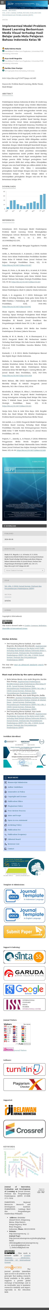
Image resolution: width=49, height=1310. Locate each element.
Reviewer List (13, 844)
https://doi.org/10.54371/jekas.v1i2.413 (16, 406)
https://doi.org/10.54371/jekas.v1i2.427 (16, 265)
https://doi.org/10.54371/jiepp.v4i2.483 (21, 78)
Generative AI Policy (16, 792)
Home (4, 10)
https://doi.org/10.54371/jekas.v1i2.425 (25, 282)
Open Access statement (17, 820)
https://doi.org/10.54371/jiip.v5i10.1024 (17, 375)
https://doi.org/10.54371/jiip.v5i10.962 (16, 306)
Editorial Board (14, 839)
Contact (10, 849)
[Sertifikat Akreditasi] (24, 767)
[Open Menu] (2, 2)
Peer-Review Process (16, 811)
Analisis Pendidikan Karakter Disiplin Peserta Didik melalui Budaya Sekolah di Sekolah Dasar (26, 700)
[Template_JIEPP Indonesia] (24, 903)
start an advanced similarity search (29, 665)
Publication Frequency (16, 834)
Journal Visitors (20, 1050)
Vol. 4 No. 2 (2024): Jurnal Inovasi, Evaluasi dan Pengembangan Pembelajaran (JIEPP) (21, 14)
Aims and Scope (14, 815)
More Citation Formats (14, 570)
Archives (12, 10)
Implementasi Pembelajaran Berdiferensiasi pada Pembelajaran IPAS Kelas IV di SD (26, 683)
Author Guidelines (15, 787)
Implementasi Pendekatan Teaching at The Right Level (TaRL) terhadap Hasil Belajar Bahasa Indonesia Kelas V (26, 648)
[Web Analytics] (8, 1050)
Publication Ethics (15, 801)
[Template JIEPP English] (24, 922)
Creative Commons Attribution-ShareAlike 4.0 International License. (17, 1258)
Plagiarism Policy (15, 806)
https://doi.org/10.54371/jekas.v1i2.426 (31, 450)
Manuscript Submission (17, 782)
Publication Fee (14, 830)
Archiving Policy (14, 825)
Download (10, 526)
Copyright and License (17, 796)
